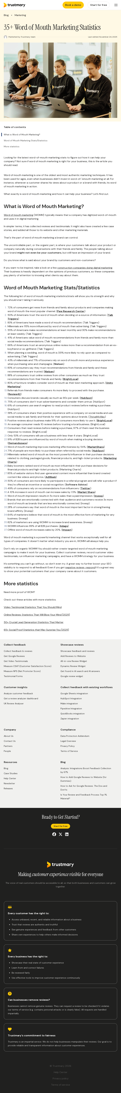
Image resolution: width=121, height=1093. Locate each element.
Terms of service (60, 1084)
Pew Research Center (70, 311)
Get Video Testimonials (16, 661)
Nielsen (49, 371)
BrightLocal (70, 379)
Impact (67, 529)
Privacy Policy (67, 746)
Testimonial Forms (13, 676)
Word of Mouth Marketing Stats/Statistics (25, 140)
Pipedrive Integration (71, 708)
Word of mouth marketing (18, 215)
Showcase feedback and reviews (77, 651)
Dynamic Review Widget (73, 666)
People (7, 751)
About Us (8, 736)
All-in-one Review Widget (73, 661)
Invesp (99, 496)
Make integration (69, 703)
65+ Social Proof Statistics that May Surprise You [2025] (36, 629)
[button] (115, 5)
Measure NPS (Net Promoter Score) (22, 671)
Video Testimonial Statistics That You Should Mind (33, 607)
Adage (64, 526)
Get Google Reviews (14, 656)
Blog (6, 15)
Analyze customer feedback (18, 693)
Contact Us (10, 741)
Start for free (60, 826)
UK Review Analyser (14, 703)
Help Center (10, 778)
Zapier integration (69, 718)
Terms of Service (69, 751)
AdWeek (51, 477)
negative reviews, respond (80, 567)
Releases (8, 788)
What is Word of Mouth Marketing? (22, 134)
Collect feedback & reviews (18, 651)
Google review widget (71, 676)
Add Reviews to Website (73, 656)
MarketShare (96, 447)
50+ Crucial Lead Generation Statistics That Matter (33, 622)
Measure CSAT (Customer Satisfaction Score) (27, 666)
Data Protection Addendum (74, 736)
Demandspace (18, 443)
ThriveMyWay (97, 416)
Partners (8, 746)
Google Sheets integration (74, 693)
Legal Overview (68, 741)
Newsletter (9, 783)
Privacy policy (61, 1078)
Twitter (85, 488)
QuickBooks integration (72, 713)
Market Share (86, 492)
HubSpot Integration (71, 698)
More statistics (11, 146)
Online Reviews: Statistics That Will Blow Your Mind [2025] (37, 614)
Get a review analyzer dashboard (21, 698)
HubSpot (86, 398)
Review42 (15, 394)
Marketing (20, 15)
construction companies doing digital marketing (84, 267)
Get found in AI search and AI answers (80, 671)
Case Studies (10, 773)
